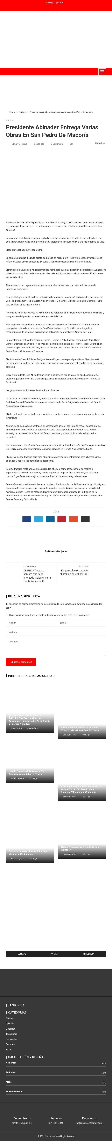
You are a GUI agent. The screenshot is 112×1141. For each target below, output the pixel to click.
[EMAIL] (85, 519)
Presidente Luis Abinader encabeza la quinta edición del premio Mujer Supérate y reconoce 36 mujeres (81, 789)
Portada (10, 120)
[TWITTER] (38, 519)
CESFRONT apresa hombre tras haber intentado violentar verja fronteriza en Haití (37, 574)
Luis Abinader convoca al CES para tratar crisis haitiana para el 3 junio (80, 729)
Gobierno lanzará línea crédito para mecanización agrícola (28, 852)
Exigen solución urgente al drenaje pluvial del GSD (74, 570)
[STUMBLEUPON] (73, 519)
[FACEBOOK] (26, 519)
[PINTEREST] (61, 519)
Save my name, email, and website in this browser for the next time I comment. (49, 615)
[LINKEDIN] (50, 519)
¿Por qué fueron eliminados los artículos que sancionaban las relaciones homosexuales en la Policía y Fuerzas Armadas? (29, 719)
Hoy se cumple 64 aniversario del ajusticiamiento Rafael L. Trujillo (26, 772)
